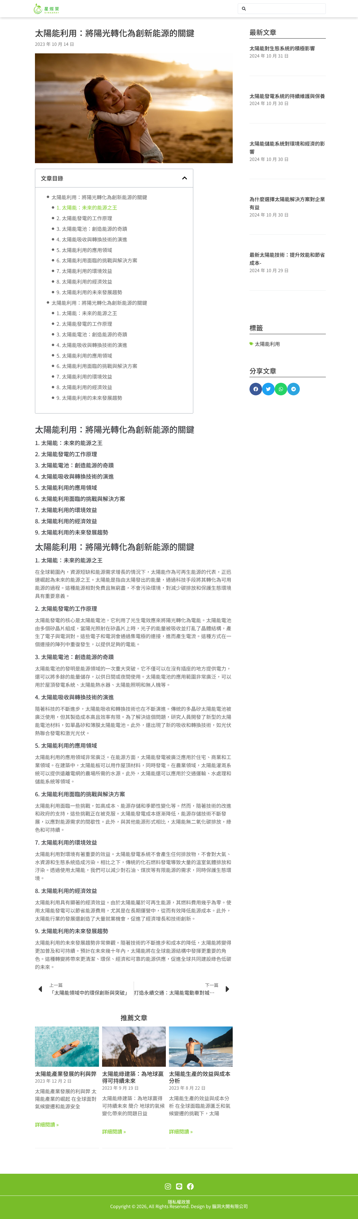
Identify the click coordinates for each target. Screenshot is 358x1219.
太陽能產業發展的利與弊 (65, 1074)
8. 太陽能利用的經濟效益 (84, 281)
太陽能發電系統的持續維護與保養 (287, 95)
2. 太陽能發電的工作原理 (84, 218)
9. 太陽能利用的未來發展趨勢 (89, 292)
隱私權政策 (179, 1201)
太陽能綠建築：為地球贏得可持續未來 (133, 1077)
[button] (184, 178)
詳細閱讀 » (47, 1124)
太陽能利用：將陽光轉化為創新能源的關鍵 (99, 197)
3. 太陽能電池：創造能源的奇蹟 (91, 228)
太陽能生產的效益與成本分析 (199, 1077)
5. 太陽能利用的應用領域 (84, 249)
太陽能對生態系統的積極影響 (282, 48)
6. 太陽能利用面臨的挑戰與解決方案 (96, 260)
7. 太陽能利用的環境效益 (84, 270)
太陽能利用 (267, 343)
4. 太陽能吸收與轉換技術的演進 (91, 239)
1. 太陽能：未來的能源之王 (86, 207)
